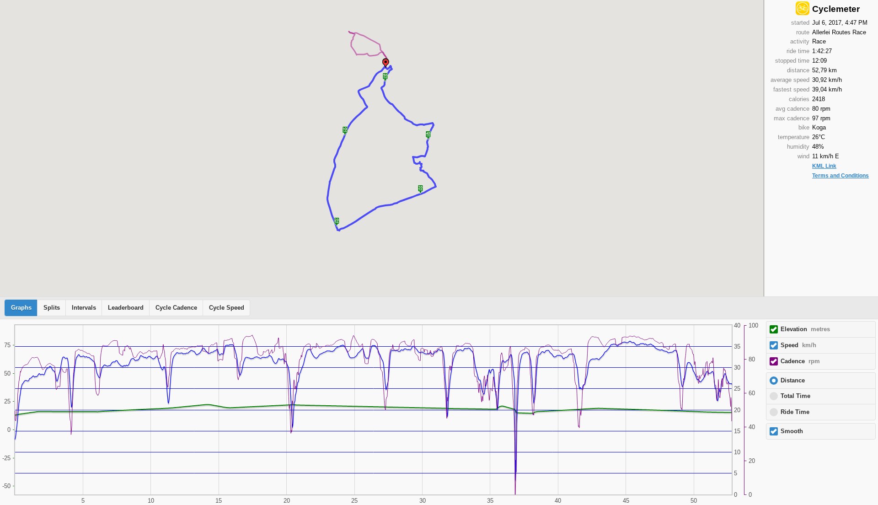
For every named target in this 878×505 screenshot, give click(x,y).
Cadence (800, 361)
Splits (51, 308)
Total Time (795, 396)
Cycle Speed (226, 308)
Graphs (21, 308)
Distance (793, 380)
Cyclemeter (836, 9)
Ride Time (795, 412)
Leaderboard (126, 308)
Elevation (805, 329)
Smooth (792, 431)
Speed (798, 345)
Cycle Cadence (176, 308)
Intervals (84, 308)
